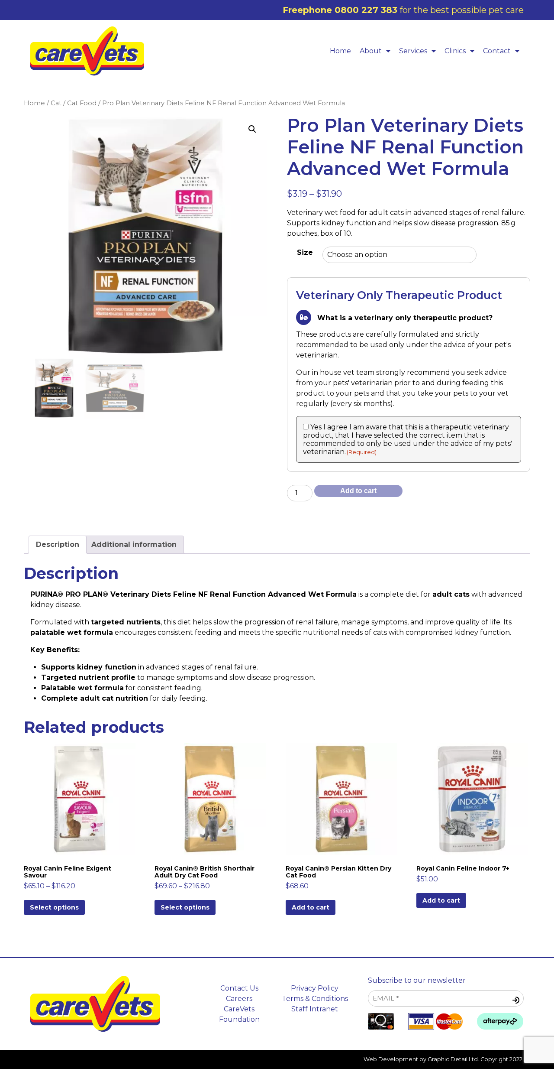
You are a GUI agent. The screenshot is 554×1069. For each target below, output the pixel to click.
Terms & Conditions (315, 998)
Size (305, 252)
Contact (497, 51)
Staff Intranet (314, 1009)
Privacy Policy (314, 988)
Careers (239, 998)
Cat (56, 103)
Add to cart (358, 490)
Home (340, 51)
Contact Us (239, 988)
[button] (252, 129)
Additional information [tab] (134, 544)
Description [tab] (57, 544)
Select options (54, 907)
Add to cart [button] (310, 907)
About (371, 51)
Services (413, 51)
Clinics (455, 51)
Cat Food (82, 103)
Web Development (391, 1059)
